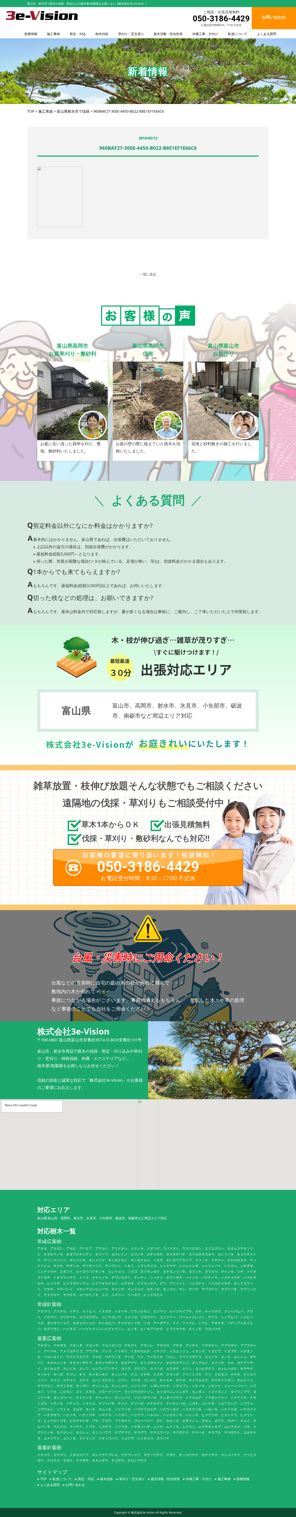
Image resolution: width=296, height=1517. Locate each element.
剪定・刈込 (78, 34)
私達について (237, 34)
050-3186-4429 (221, 18)
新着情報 (30, 34)
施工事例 (53, 34)
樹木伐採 (101, 34)
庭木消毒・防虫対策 (168, 34)
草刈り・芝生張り (131, 34)
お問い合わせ (75, 1485)
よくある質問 (266, 34)
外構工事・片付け (205, 34)
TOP (43, 1479)
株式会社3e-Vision (143, 1512)
